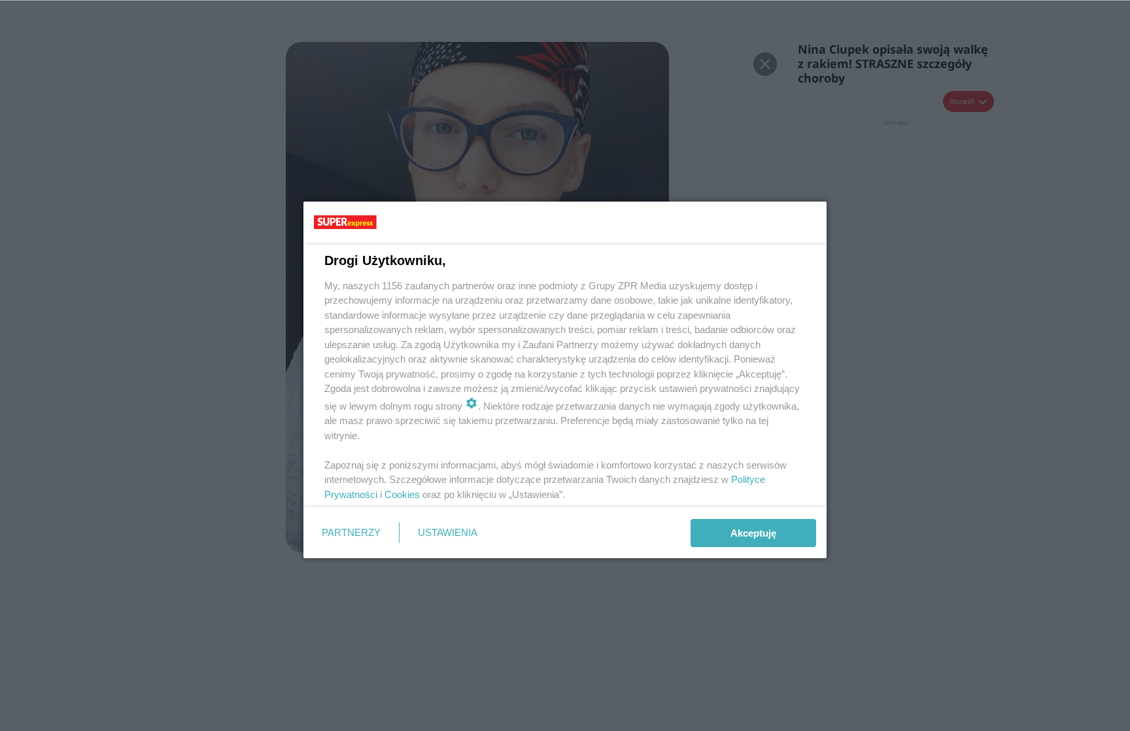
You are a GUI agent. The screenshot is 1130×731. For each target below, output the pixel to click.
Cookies (402, 494)
